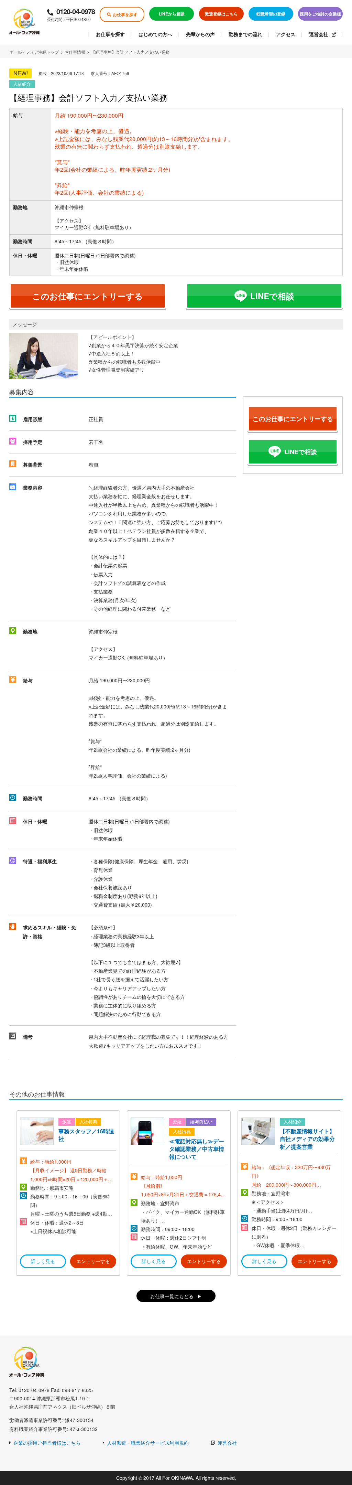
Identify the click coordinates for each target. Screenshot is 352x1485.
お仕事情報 (75, 52)
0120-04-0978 (71, 14)
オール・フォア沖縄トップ (34, 52)
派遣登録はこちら (221, 14)
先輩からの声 (200, 34)
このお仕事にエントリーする (87, 296)
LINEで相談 (272, 296)
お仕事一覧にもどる (172, 1296)
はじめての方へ (155, 34)
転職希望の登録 (270, 14)
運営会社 (318, 34)
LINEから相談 (172, 14)
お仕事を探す (125, 14)
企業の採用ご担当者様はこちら (47, 1442)
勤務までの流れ (245, 34)
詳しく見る (43, 1261)
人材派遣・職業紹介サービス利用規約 (148, 1442)
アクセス (285, 34)
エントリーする (93, 1261)
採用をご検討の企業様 (320, 14)
